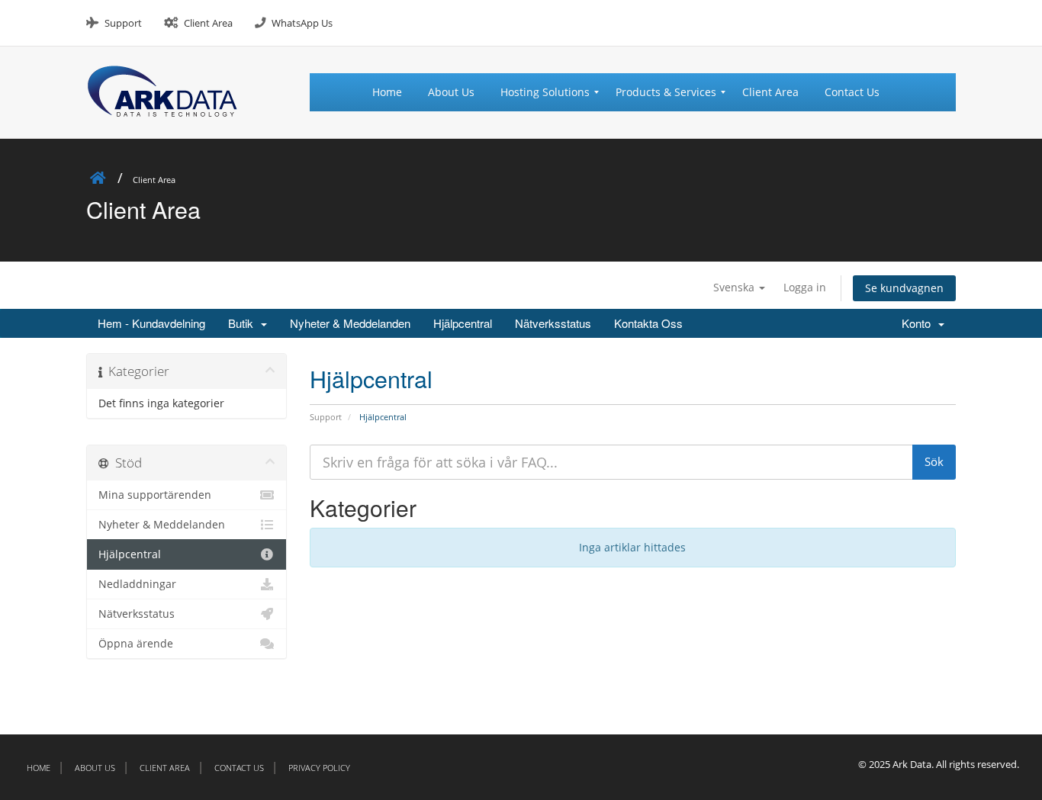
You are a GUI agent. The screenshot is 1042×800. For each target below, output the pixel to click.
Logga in (804, 287)
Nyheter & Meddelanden (350, 323)
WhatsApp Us (302, 23)
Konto (919, 323)
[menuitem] (393, 92)
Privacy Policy (319, 767)
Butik (243, 323)
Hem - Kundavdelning (151, 323)
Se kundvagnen (904, 288)
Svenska (735, 287)
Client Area (208, 23)
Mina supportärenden (154, 495)
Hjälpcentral (462, 323)
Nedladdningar (137, 584)
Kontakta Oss (648, 323)
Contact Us (239, 767)
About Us (95, 767)
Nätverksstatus (553, 323)
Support (123, 23)
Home (38, 767)
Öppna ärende (135, 644)
